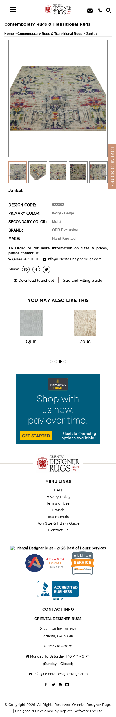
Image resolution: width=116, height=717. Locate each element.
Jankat (91, 34)
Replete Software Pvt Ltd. (81, 711)
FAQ (58, 490)
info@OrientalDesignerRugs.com (74, 259)
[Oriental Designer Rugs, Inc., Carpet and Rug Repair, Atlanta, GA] (58, 591)
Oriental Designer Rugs (91, 705)
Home (9, 34)
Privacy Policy (58, 497)
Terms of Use (58, 503)
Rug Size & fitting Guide (58, 523)
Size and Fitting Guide (82, 280)
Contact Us (58, 530)
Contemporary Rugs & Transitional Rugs (50, 34)
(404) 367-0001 (25, 259)
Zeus (85, 341)
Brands (58, 510)
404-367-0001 (60, 646)
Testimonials (58, 517)
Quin (31, 341)
